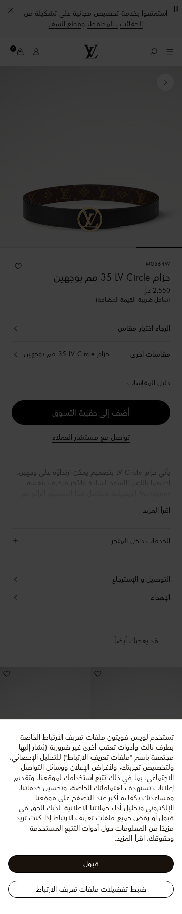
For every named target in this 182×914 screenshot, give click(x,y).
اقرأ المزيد (130, 838)
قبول (91, 864)
